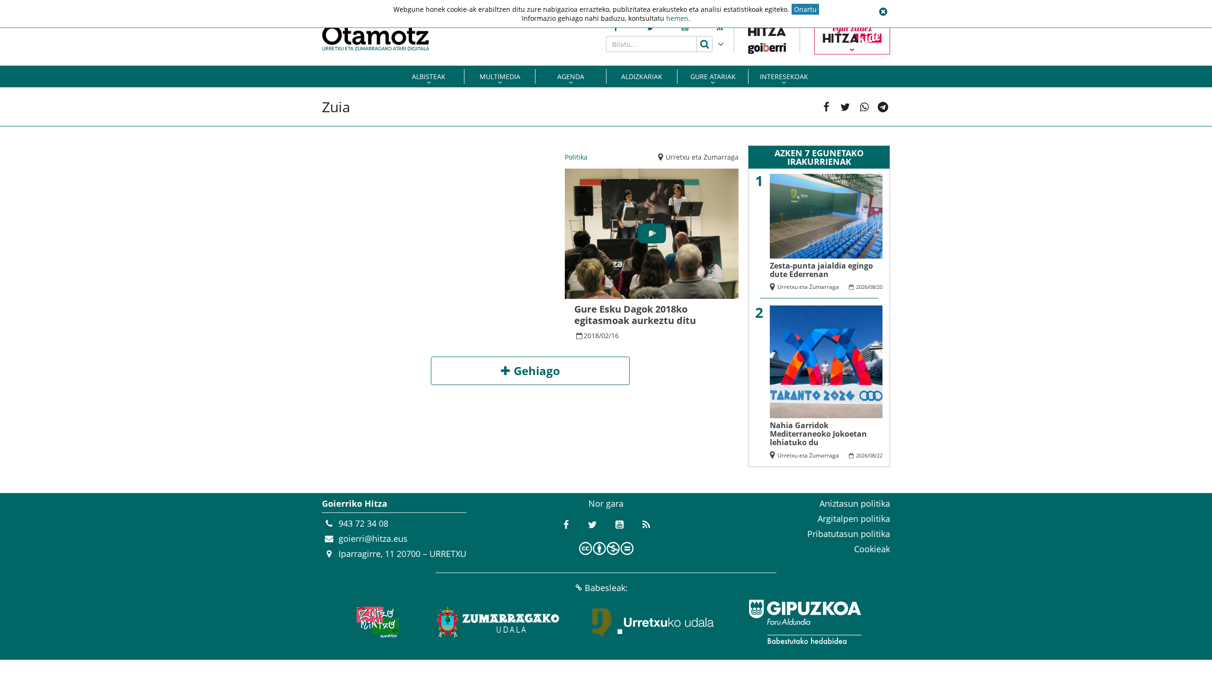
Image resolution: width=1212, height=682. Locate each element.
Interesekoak (784, 76)
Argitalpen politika (854, 518)
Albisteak (429, 76)
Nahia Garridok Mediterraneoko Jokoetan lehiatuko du (818, 434)
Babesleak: (606, 587)
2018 (591, 335)
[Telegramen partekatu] (883, 107)
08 (872, 286)
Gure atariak (713, 76)
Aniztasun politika (855, 503)
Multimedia (500, 76)
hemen (677, 18)
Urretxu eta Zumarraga (702, 157)
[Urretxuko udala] (653, 621)
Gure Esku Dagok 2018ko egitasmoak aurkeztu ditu (635, 315)
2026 (861, 286)
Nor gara (606, 503)
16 (615, 335)
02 (605, 335)
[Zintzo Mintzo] (377, 621)
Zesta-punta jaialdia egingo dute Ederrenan (821, 269)
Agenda (570, 76)
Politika (576, 157)
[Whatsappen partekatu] (864, 107)
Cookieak (872, 549)
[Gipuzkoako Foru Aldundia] (805, 621)
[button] (883, 12)
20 (879, 286)
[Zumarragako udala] (498, 621)
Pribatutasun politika (848, 533)
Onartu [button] (805, 9)
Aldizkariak (641, 76)
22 (879, 455)
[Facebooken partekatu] (826, 107)
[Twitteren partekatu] (845, 107)
